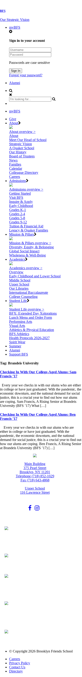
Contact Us (17, 667)
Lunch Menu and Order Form (30, 317)
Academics (17, 259)
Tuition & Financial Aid (26, 226)
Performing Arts (20, 322)
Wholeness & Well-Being (27, 255)
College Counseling (23, 297)
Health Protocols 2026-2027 (29, 338)
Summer (15, 346)
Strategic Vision (20, 144)
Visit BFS (16, 197)
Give (12, 119)
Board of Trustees (22, 156)
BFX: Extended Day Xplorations (33, 313)
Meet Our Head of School (27, 140)
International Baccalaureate (28, 292)
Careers (14, 177)
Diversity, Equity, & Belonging (31, 247)
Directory (16, 671)
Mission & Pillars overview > (30, 243)
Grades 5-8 (17, 218)
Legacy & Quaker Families (28, 230)
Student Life (18, 301)
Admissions (17, 181)
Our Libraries (18, 288)
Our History (17, 152)
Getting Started (20, 193)
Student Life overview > (26, 309)
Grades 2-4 (17, 214)
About (13, 123)
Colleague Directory (23, 172)
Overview (16, 272)
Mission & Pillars (21, 234)
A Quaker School (21, 148)
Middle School (19, 280)
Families (15, 164)
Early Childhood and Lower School (35, 276)
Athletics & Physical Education (31, 330)
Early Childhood (21, 206)
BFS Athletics (19, 334)
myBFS (14, 27)
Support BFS (18, 354)
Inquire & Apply (21, 202)
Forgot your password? (25, 75)
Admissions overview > (26, 189)
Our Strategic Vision (14, 20)
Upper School (19, 284)
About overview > (22, 132)
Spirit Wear (17, 342)
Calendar (15, 168)
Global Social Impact (24, 251)
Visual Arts (17, 326)
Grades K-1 (17, 210)
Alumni (14, 83)
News (13, 160)
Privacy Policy (19, 663)
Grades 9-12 (18, 222)
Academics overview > (25, 268)
